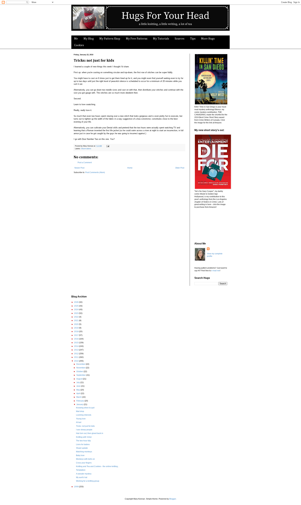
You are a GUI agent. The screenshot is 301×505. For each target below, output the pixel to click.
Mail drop (80, 411)
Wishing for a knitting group (87, 481)
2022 (76, 317)
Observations (86, 149)
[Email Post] (107, 146)
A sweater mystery (83, 474)
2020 (76, 324)
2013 (76, 350)
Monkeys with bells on (85, 459)
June (78, 386)
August (79, 379)
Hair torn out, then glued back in (89, 433)
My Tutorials (161, 38)
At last (78, 422)
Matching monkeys (84, 452)
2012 (76, 354)
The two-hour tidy (83, 441)
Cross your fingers (84, 463)
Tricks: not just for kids (85, 426)
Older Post (179, 168)
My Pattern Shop (109, 38)
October (80, 371)
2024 (76, 309)
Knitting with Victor (84, 437)
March (79, 397)
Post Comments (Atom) (95, 172)
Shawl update (82, 448)
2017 (76, 335)
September (81, 375)
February (80, 401)
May (78, 390)
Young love (81, 419)
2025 (76, 306)
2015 (76, 343)
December (81, 364)
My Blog (89, 38)
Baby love (80, 455)
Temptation (80, 470)
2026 (76, 302)
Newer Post (79, 168)
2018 (76, 331)
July (78, 382)
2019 (76, 328)
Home (129, 168)
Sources (179, 38)
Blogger (172, 499)
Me (76, 38)
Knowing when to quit (85, 408)
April (78, 393)
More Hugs (208, 38)
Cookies (79, 45)
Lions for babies (83, 444)
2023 (76, 313)
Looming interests (83, 415)
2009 (76, 487)
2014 (76, 346)
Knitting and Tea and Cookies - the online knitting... (97, 466)
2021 (76, 320)
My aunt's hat (81, 477)
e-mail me (215, 271)
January (80, 404)
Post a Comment (85, 162)
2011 (76, 357)
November (81, 368)
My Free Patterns (136, 38)
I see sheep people (84, 430)
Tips (192, 38)
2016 (76, 339)
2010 (76, 361)
